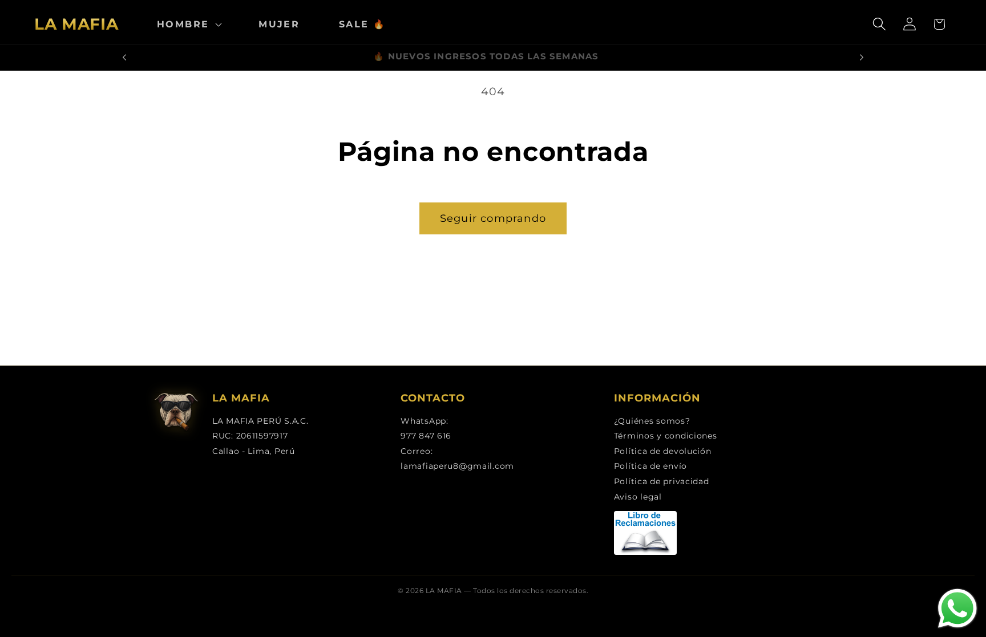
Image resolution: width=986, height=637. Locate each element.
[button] (188, 24)
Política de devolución (663, 451)
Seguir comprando (493, 218)
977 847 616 (426, 436)
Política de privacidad (661, 481)
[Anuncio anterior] (124, 57)
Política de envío (650, 466)
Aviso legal (638, 497)
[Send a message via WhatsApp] (957, 608)
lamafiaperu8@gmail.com (457, 466)
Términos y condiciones (665, 436)
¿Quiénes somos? (652, 421)
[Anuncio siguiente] (861, 57)
